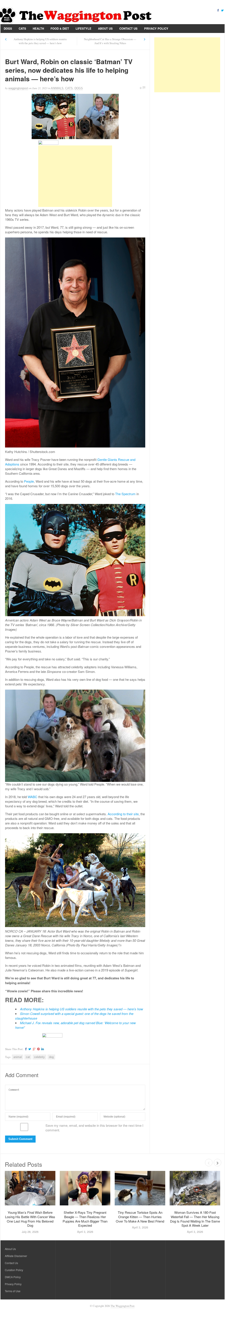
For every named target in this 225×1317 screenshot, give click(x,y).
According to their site (123, 814)
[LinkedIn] (42, 1049)
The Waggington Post (122, 1306)
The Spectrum (125, 493)
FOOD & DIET (60, 28)
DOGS (8, 28)
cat (28, 1057)
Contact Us (128, 28)
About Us (105, 28)
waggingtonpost (18, 88)
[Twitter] (222, 10)
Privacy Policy (156, 28)
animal (17, 1057)
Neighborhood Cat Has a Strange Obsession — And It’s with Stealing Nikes (110, 41)
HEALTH (38, 28)
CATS (22, 28)
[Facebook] (218, 10)
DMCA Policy (13, 1277)
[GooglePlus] (33, 1049)
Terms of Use (12, 1291)
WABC (32, 796)
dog (51, 1057)
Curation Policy (14, 1270)
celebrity (39, 1057)
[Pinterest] (38, 1049)
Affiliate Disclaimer (16, 1256)
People (29, 481)
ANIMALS (57, 88)
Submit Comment (20, 1139)
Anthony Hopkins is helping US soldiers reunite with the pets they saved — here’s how (40, 41)
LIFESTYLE (83, 28)
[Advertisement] (75, 176)
